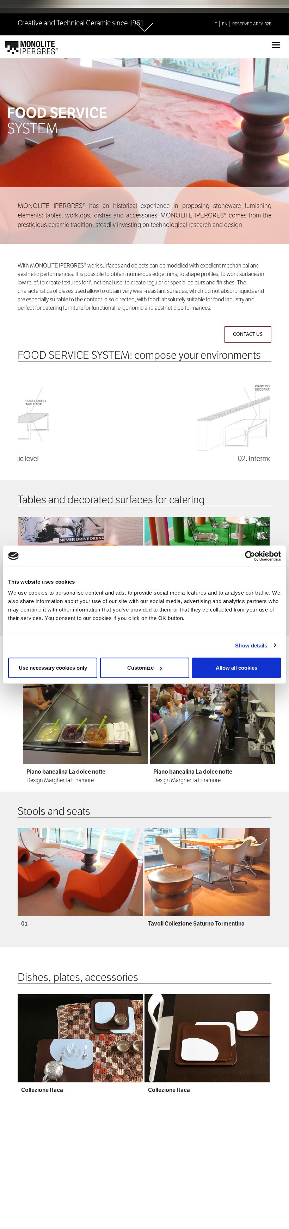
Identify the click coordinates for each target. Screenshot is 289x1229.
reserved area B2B (251, 23)
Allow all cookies (236, 668)
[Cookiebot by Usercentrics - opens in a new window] (250, 556)
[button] (36, 417)
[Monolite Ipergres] (32, 44)
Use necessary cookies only (53, 668)
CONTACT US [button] (248, 334)
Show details (251, 645)
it (215, 23)
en (224, 23)
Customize (140, 668)
